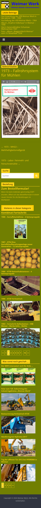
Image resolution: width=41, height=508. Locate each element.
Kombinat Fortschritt (9, 67)
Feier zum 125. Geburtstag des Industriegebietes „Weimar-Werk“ (16, 390)
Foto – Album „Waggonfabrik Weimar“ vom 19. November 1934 (17, 32)
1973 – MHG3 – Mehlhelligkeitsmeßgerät (13, 148)
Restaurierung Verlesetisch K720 (15, 414)
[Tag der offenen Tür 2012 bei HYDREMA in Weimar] (18, 464)
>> (28, 353)
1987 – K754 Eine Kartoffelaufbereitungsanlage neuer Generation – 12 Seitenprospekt (16, 244)
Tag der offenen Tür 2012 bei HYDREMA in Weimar (19, 460)
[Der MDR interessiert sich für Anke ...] (18, 368)
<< (3, 353)
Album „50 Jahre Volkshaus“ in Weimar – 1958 (18, 24)
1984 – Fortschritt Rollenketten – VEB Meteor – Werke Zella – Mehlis (17, 325)
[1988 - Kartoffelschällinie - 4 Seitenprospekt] (20, 219)
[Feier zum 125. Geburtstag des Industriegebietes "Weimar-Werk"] (18, 393)
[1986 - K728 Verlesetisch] (20, 301)
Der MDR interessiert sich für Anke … (17, 366)
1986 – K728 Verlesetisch (11, 299)
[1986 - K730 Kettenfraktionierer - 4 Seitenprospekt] (20, 276)
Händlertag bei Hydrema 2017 (14, 437)
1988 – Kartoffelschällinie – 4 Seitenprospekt (20, 217)
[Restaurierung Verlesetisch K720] (18, 416)
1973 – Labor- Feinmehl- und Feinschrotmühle (15, 162)
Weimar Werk (25, 3)
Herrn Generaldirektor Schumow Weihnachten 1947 (15, 28)
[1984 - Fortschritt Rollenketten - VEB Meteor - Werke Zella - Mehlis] (20, 328)
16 (25, 353)
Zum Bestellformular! (15, 188)
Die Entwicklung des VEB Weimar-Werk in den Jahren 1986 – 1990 (18, 17)
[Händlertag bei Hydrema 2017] (18, 439)
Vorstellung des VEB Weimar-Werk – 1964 (19, 20)
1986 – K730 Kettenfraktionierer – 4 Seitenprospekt (16, 272)
